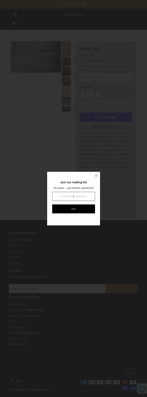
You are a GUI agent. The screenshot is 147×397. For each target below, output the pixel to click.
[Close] (96, 176)
